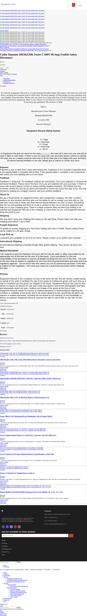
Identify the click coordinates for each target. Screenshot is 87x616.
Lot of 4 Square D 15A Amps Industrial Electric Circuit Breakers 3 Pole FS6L (27, 454)
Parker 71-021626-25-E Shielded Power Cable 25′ (17, 473)
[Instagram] (7, 526)
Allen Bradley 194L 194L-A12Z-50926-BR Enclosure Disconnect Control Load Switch (30, 360)
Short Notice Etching (15, 595)
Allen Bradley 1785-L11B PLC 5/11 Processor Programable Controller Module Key (23, 46)
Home (2, 42)
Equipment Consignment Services (16, 581)
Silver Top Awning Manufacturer (19, 586)
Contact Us (5, 552)
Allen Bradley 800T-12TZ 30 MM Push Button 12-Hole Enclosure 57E (24, 397)
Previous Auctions (12, 587)
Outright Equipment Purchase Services (17, 580)
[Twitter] (11, 526)
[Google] (19, 526)
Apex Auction (14, 597)
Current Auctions (11, 584)
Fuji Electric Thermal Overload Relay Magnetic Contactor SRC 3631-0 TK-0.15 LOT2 (23, 50)
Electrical (6, 42)
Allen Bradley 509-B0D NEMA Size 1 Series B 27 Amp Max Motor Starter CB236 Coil (30, 378)
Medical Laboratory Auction (17, 590)
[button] (73, 5)
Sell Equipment (6, 549)
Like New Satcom (15, 589)
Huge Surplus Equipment (17, 594)
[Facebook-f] (3, 526)
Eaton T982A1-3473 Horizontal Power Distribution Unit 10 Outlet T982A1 (26, 416)
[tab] (45, 78)
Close (1, 606)
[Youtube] (15, 526)
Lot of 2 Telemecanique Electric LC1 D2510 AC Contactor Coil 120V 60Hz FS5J (28, 435)
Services (4, 543)
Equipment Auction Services (14, 578)
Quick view (3, 370)
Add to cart (3, 69)
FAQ (3, 554)
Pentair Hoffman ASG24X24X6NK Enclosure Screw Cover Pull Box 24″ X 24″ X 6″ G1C (31, 492)
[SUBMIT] (71, 535)
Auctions (5, 546)
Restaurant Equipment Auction (18, 592)
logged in (9, 343)
